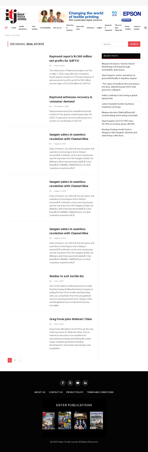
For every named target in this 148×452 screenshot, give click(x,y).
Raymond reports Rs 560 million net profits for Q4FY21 (70, 58)
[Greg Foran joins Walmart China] (27, 327)
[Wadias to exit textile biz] (27, 284)
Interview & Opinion (70, 27)
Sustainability (45, 28)
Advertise (90, 28)
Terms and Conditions (100, 392)
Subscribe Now (80, 27)
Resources (57, 28)
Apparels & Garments (108, 27)
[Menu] (6, 27)
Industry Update (137, 27)
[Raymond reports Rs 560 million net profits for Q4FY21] (27, 65)
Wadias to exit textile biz (66, 276)
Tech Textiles (35, 27)
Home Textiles (128, 27)
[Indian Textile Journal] (15, 16)
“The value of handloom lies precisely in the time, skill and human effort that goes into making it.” (120, 87)
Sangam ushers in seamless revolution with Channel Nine (68, 137)
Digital (99, 28)
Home (14, 28)
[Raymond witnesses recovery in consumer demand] (27, 105)
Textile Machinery (23, 27)
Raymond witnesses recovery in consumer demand (70, 99)
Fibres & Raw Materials (118, 27)
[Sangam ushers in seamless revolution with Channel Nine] (27, 143)
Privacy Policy (74, 392)
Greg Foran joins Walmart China (70, 319)
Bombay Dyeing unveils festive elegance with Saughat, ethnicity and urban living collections (119, 132)
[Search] (145, 27)
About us (39, 392)
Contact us (56, 392)
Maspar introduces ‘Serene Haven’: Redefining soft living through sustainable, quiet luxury (118, 66)
